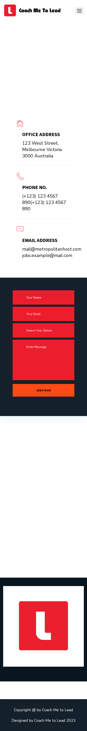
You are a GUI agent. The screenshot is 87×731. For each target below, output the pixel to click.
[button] (79, 10)
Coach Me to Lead (57, 709)
